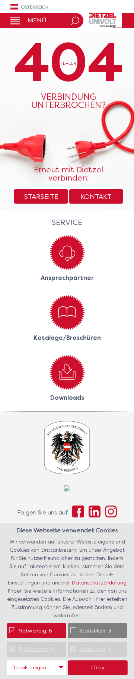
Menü (37, 20)
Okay (98, 667)
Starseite (41, 196)
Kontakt (96, 196)
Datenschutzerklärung (99, 583)
